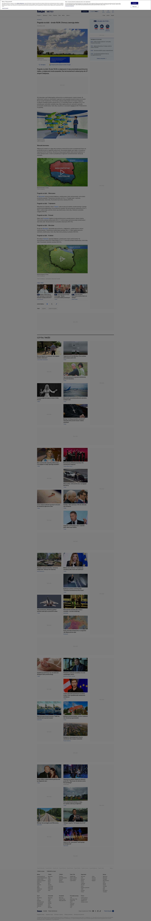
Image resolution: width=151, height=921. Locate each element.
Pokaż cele (134, 6)
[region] (75, 5)
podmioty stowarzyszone (20, 3)
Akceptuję (134, 3)
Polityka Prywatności (5, 8)
